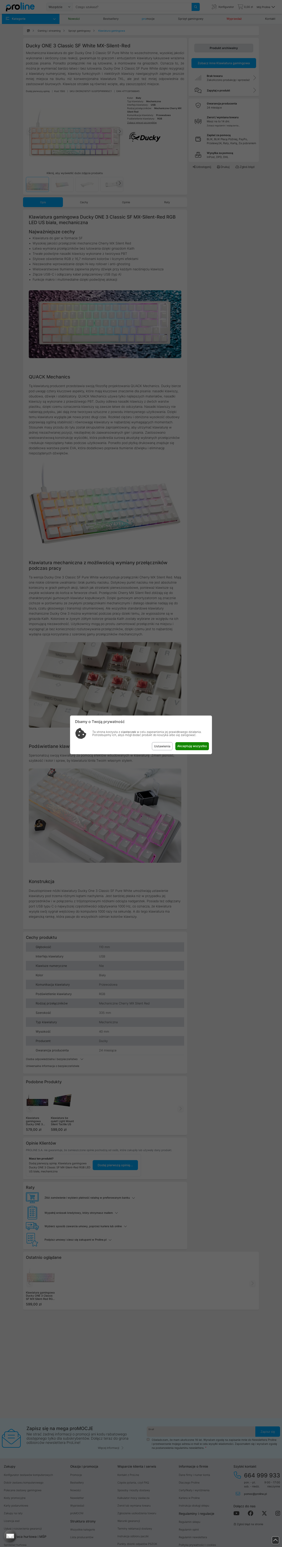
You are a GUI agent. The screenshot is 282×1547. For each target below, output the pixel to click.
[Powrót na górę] (275, 1540)
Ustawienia (162, 746)
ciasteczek (128, 732)
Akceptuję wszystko (192, 746)
